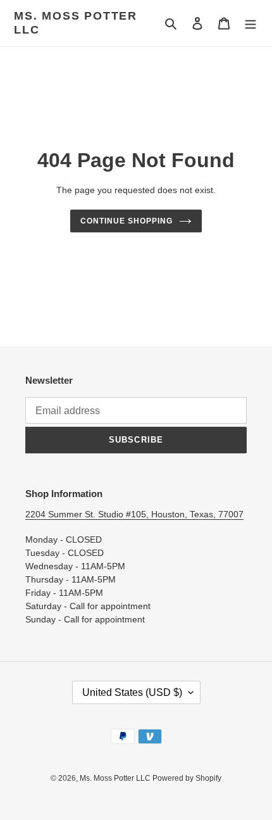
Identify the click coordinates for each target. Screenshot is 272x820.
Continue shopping (126, 221)
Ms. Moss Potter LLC (75, 22)
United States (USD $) (132, 692)
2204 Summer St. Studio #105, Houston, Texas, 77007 (134, 514)
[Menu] (250, 23)
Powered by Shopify (186, 778)
